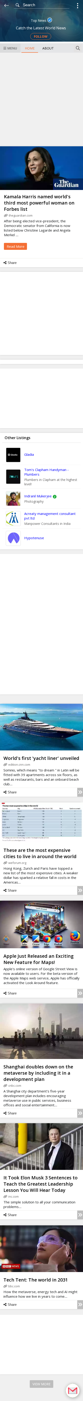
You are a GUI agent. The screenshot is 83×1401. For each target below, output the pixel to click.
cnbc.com (14, 1085)
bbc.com (14, 1286)
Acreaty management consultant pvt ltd (50, 515)
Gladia (29, 454)
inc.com (13, 1196)
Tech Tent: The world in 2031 (35, 1280)
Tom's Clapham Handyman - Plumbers (46, 472)
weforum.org (17, 863)
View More (41, 1384)
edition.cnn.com (19, 764)
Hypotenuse (34, 537)
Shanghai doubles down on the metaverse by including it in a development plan (38, 1073)
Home (30, 48)
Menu (12, 48)
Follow (40, 36)
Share (12, 263)
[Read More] (80, 792)
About (48, 48)
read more (15, 246)
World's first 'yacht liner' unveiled (41, 758)
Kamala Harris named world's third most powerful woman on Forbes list (39, 202)
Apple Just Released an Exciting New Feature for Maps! (38, 959)
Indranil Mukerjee (38, 496)
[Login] (77, 6)
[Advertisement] (41, 99)
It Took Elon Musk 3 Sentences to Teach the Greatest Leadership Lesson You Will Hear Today (40, 1184)
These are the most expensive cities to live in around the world (40, 853)
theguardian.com (21, 215)
